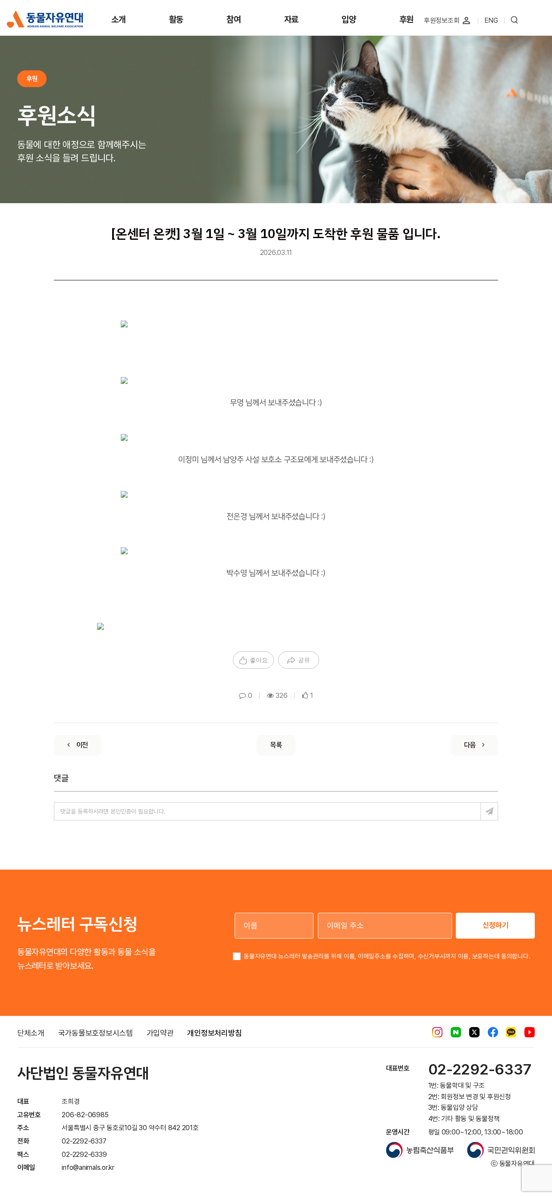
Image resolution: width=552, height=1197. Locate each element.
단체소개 (30, 1032)
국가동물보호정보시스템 (95, 1032)
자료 (291, 19)
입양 (349, 19)
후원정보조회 (442, 20)
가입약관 (160, 1032)
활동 (176, 19)
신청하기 (495, 925)
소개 (118, 19)
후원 (406, 19)
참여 (233, 19)
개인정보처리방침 (214, 1032)
